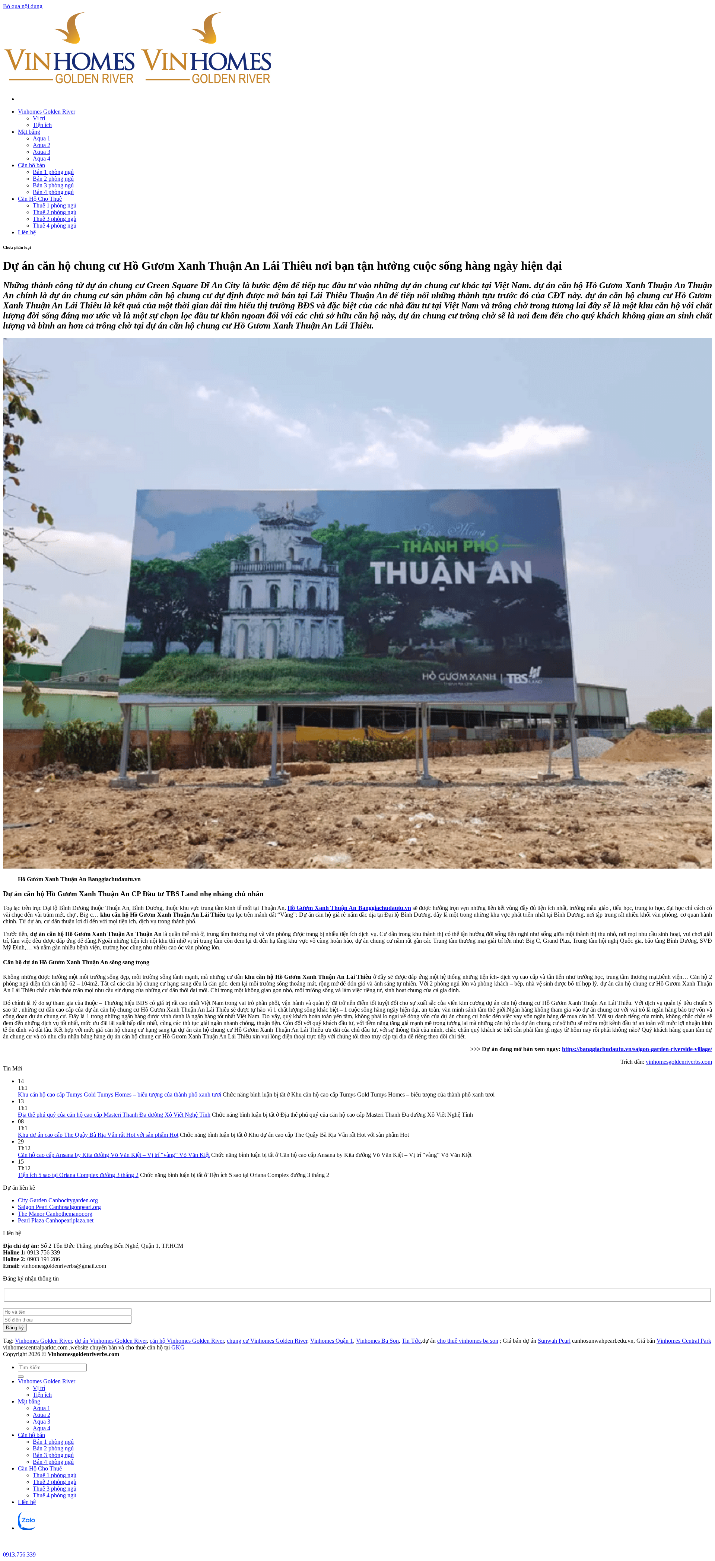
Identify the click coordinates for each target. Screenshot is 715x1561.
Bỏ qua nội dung (22, 6)
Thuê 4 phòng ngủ (54, 225)
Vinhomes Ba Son (377, 1341)
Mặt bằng (29, 132)
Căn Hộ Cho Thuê (40, 199)
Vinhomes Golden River (46, 111)
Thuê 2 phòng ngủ (54, 212)
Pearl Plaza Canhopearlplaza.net (55, 1220)
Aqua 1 (41, 138)
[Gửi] (21, 1377)
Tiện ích (42, 125)
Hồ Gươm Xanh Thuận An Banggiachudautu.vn (349, 908)
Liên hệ (27, 232)
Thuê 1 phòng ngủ (54, 205)
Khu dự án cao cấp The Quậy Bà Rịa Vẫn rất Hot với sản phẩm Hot (98, 1135)
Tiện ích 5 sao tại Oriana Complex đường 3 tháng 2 (78, 1175)
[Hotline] (9, 1548)
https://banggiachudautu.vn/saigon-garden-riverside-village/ (637, 1049)
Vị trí (39, 118)
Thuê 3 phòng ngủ (54, 219)
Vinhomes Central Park (684, 1341)
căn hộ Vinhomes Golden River (187, 1341)
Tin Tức (411, 1341)
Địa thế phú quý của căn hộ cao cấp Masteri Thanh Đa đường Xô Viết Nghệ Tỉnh (114, 1114)
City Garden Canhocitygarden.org (58, 1200)
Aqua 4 (41, 158)
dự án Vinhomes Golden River (111, 1341)
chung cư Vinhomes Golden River (267, 1341)
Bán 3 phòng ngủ (53, 185)
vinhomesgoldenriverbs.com (679, 1062)
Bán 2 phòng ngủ (53, 178)
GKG (178, 1347)
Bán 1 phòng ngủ (53, 172)
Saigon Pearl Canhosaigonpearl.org (59, 1207)
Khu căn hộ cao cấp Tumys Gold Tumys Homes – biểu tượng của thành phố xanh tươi (119, 1094)
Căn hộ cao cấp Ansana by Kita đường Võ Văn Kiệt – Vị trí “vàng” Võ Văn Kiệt (114, 1155)
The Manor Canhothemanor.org (55, 1214)
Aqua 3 (41, 152)
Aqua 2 (41, 145)
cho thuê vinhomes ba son (467, 1341)
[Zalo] (27, 1528)
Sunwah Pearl (554, 1341)
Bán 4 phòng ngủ (53, 192)
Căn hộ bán (31, 165)
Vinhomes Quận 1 (331, 1341)
